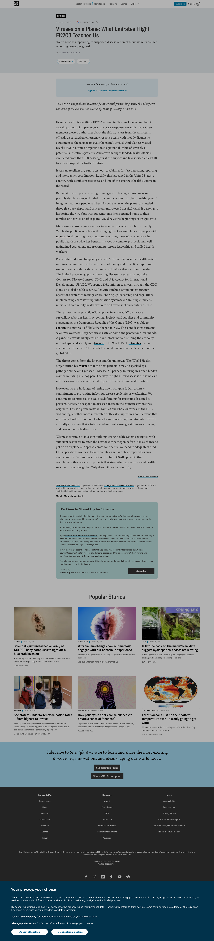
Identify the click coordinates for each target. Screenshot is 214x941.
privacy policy (28, 916)
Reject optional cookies (70, 931)
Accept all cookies (29, 931)
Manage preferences (24, 923)
